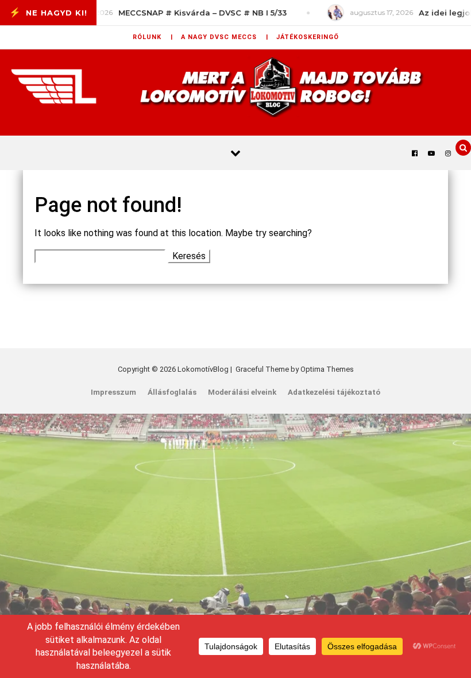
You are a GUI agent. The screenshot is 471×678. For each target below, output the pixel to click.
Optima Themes (327, 369)
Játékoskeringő (307, 37)
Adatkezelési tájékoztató (334, 392)
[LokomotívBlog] (235, 86)
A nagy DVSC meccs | (224, 37)
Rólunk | (153, 37)
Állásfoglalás (172, 392)
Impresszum (113, 392)
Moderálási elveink (242, 392)
